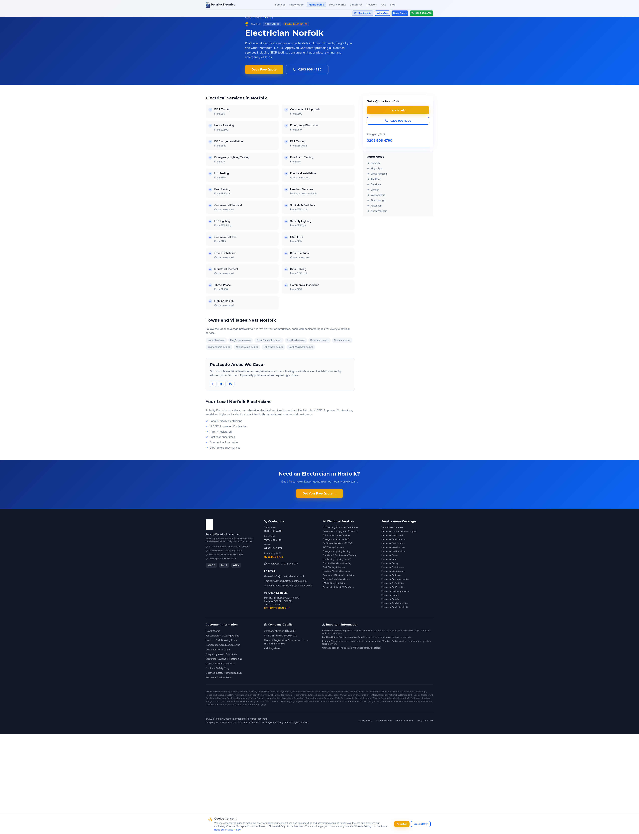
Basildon (221, 698)
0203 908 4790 (309, 69)
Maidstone (287, 698)
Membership (316, 4)
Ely (263, 704)
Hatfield (364, 695)
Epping (260, 698)
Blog (393, 4)
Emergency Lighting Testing (336, 551)
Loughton (269, 698)
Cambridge (241, 704)
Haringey (394, 691)
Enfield (385, 691)
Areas (258, 17)
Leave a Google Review (219, 663)
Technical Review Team (219, 677)
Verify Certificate (425, 720)
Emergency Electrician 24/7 (336, 539)
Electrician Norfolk (390, 595)
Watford (313, 695)
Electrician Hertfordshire (393, 551)
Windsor (217, 701)
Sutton (288, 695)
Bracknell (240, 701)
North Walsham (301, 347)
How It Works (337, 4)
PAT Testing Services (333, 547)
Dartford (310, 698)
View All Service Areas (392, 527)
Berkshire (415, 698)
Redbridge (421, 691)
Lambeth (332, 691)
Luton (326, 701)
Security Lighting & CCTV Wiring (338, 587)
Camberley (402, 698)
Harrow (232, 695)
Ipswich (411, 701)
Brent (225, 695)
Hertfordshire (301, 695)
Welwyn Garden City (349, 695)
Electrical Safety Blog (217, 668)
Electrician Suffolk (390, 599)
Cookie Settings (384, 720)
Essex (417, 695)
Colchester (211, 698)
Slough (209, 701)
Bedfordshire (315, 701)
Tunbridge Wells (332, 698)
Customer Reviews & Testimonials (224, 658)
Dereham (319, 340)
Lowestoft (211, 704)
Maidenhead (228, 701)
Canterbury (299, 698)
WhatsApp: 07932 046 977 (283, 563)
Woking (376, 698)
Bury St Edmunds (424, 701)
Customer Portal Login (218, 649)
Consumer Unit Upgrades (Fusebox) (340, 531)
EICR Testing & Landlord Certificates (340, 527)
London (225, 691)
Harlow (252, 698)
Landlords (356, 4)
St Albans (322, 695)
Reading (426, 698)
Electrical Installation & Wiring (337, 563)
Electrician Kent (388, 559)
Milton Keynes (273, 701)
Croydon (252, 695)
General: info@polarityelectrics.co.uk (284, 576)
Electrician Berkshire (391, 575)
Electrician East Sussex (392, 567)
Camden (234, 691)
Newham (369, 691)
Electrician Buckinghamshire (395, 579)
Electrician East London (392, 543)
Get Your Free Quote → (319, 493)
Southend (231, 698)
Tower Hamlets (356, 691)
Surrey (358, 698)
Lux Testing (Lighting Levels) (337, 559)
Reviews (372, 4)
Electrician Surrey (389, 563)
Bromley (261, 695)
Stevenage (333, 695)
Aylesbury (285, 701)
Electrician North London (393, 535)
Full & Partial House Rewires (336, 535)
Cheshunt (383, 695)
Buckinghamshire (256, 701)
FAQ (383, 4)
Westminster (264, 691)
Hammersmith (299, 691)
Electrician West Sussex (393, 571)
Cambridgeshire (226, 704)
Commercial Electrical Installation (339, 575)
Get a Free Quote (264, 69)
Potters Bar (394, 695)
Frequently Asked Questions (221, 654)
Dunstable (344, 701)
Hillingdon (242, 695)
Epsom (384, 698)
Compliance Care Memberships (223, 644)
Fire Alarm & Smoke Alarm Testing (339, 555)
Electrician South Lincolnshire (395, 607)
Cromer (342, 340)
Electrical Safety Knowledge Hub (224, 672)
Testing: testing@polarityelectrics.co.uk (285, 580)
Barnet (378, 691)
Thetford (296, 340)
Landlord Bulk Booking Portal (221, 640)
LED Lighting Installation (334, 583)
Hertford (373, 695)
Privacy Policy (365, 720)
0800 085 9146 (273, 539)
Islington (243, 691)
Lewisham (271, 695)
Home (248, 17)
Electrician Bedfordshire (393, 587)
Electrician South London (393, 539)
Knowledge (296, 4)
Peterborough (254, 704)
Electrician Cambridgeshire (394, 603)
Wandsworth (321, 691)
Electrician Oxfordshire (392, 583)
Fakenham (273, 347)
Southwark (343, 691)
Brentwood (242, 698)
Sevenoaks (346, 698)
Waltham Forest (407, 691)
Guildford (367, 698)
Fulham (310, 691)
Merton (280, 695)
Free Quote (398, 110)
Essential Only (421, 824)
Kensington (276, 691)
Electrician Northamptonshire (395, 591)
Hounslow (210, 695)
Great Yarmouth (269, 340)
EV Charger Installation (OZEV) (337, 543)
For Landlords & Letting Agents (222, 635)
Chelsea (287, 691)
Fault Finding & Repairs (334, 567)
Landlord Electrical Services (336, 571)
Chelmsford (427, 695)
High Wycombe (298, 701)
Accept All (402, 824)
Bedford (334, 701)
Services (280, 4)
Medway (319, 698)
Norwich (216, 340)
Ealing (219, 695)
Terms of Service (404, 720)
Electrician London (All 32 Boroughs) (399, 531)
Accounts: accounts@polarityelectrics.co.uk (288, 585)
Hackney (252, 691)
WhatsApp (382, 13)
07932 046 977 (273, 548)
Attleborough (247, 347)
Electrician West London (393, 547)
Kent (279, 698)
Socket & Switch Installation (336, 579)
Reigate (392, 698)
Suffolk (402, 701)
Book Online (400, 13)
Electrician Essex (389, 555)
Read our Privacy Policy (227, 829)
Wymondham (219, 347)
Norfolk (355, 701)
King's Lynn (240, 340)
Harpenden (405, 695)
